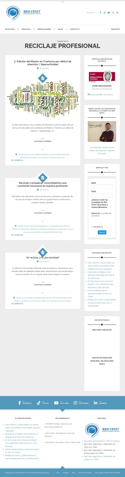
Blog (60, 29)
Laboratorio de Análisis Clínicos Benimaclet (63, 442)
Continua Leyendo (43, 141)
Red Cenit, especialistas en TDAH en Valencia (102, 441)
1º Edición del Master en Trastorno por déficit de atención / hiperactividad (43, 63)
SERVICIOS (26, 29)
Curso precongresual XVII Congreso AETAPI (47, 226)
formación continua (28, 154)
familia (68, 226)
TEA (61, 232)
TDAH (56, 232)
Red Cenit (66, 154)
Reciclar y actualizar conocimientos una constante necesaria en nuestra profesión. (42, 184)
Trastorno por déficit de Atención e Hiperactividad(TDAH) (43, 157)
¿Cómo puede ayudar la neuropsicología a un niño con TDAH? (100, 294)
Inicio (58, 473)
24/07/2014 (44, 261)
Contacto (74, 29)
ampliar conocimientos (26, 298)
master (40, 154)
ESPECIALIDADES (44, 29)
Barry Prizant (24, 226)
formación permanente (63, 298)
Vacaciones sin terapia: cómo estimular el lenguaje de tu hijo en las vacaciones (101, 275)
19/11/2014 (44, 190)
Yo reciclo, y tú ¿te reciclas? (42, 257)
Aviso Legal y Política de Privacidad (107, 473)
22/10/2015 (44, 68)
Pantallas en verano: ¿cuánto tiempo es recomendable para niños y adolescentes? (102, 303)
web (69, 301)
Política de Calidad (85, 473)
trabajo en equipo (59, 301)
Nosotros (10, 29)
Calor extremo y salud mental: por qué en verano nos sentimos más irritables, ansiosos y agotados (101, 266)
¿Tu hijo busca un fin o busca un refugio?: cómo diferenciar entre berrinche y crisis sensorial (100, 284)
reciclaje (19, 301)
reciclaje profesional (52, 154)
